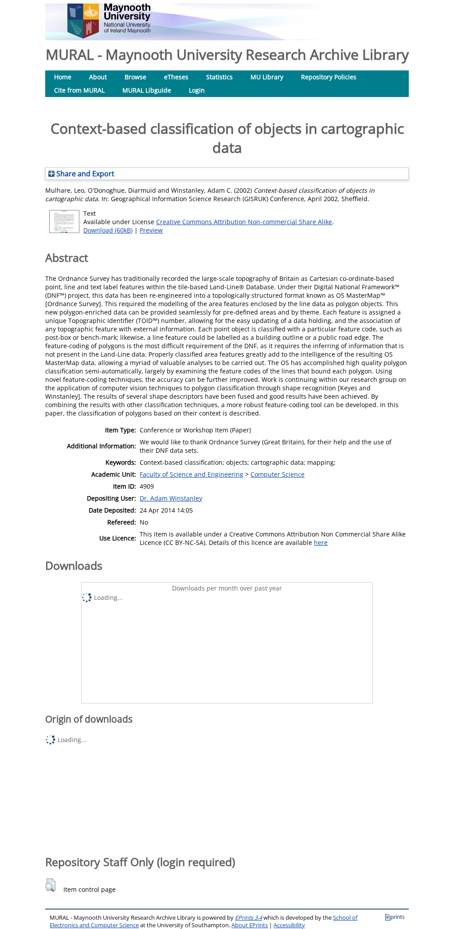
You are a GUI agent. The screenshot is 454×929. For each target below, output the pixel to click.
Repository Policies (328, 77)
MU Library (266, 77)
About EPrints (249, 925)
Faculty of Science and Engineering (191, 474)
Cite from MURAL (79, 90)
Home (62, 77)
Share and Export (84, 174)
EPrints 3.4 (248, 917)
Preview (151, 230)
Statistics (219, 77)
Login (197, 90)
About (98, 77)
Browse (135, 77)
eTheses (176, 77)
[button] (50, 885)
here (321, 542)
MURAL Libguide (146, 90)
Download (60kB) (108, 230)
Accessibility (289, 925)
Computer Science (277, 474)
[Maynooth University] (108, 36)
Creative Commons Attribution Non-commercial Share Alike (244, 222)
